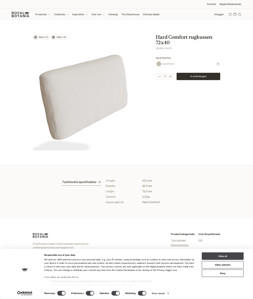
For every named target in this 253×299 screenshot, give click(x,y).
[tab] (81, 182)
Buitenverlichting (180, 245)
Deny (222, 273)
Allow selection (223, 264)
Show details (158, 293)
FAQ (200, 240)
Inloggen (219, 14)
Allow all (222, 256)
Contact (211, 4)
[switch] (90, 293)
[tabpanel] (148, 191)
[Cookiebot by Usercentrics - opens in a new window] (25, 293)
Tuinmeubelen (178, 240)
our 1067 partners (62, 259)
